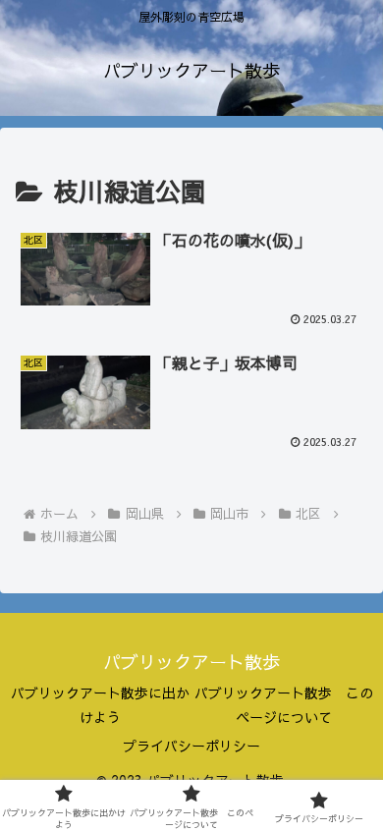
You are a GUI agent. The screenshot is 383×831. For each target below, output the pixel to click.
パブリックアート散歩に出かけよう (100, 705)
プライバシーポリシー (191, 745)
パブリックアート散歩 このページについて (283, 705)
